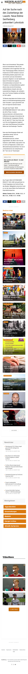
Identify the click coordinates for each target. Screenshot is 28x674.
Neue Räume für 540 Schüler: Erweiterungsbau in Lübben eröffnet (12, 457)
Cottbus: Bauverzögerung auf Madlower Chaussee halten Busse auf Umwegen (13, 467)
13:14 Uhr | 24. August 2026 (13, 470)
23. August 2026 (9, 263)
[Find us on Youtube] (15, 664)
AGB (14, 651)
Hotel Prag (18, 661)
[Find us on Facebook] (11, 664)
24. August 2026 (9, 227)
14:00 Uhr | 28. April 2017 (8, 26)
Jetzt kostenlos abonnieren (14, 172)
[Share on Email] (19, 46)
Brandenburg (7, 214)
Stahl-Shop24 (23, 659)
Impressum (8, 649)
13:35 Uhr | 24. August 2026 (13, 460)
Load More (14, 430)
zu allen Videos (14, 609)
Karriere (3, 649)
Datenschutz (22, 649)
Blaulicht (8, 516)
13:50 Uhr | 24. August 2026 (13, 451)
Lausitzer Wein (17, 659)
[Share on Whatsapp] (14, 46)
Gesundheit (7, 357)
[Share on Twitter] (9, 46)
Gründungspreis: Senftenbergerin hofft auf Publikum (12, 384)
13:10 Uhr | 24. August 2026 (13, 477)
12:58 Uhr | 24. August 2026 (13, 485)
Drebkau (6, 411)
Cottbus (6, 393)
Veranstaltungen (11, 511)
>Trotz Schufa (10, 659)
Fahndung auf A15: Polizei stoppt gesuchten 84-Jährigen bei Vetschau (13, 448)
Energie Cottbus (10, 521)
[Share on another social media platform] (23, 46)
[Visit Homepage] (15, 2)
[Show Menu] (2, 2)
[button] (14, 570)
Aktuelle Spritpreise (12, 526)
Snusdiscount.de (11, 661)
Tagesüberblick (10, 507)
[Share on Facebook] (5, 46)
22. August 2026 (9, 388)
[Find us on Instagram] (13, 664)
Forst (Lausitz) (8, 268)
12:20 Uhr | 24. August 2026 (13, 493)
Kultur (6, 250)
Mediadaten (15, 649)
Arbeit (5, 232)
